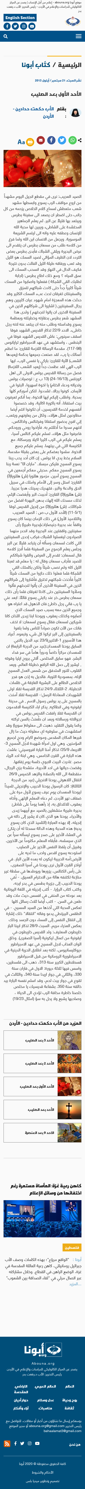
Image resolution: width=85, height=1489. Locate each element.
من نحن (75, 1444)
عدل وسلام (45, 1400)
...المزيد (75, 1283)
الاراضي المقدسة (21, 1389)
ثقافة (69, 1408)
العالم (69, 1386)
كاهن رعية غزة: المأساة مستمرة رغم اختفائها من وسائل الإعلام (45, 1189)
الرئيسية (69, 65)
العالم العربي (45, 1386)
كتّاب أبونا (36, 65)
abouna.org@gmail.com (46, 1425)
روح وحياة (69, 1400)
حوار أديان (21, 1400)
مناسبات (45, 1408)
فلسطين (72, 1247)
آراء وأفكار (21, 1408)
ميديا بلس (32, 1480)
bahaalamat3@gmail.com (62, 1430)
